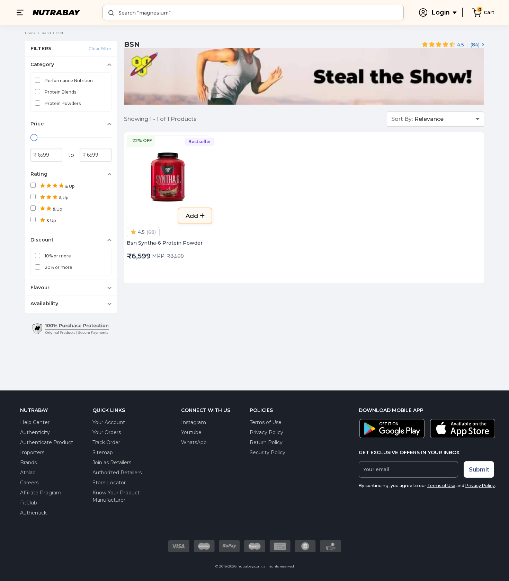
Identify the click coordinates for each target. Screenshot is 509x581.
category (42, 64)
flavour (40, 287)
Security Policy (267, 452)
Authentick (33, 513)
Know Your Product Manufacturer (116, 496)
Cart (489, 12)
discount (42, 240)
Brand (46, 33)
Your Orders (106, 432)
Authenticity (35, 432)
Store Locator (109, 482)
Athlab (28, 472)
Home (30, 33)
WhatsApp (194, 442)
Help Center (35, 422)
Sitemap (102, 452)
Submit (479, 469)
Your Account (108, 422)
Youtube (191, 432)
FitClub (28, 503)
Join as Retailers (111, 462)
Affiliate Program (40, 493)
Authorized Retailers (117, 472)
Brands (28, 462)
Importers (32, 452)
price (37, 124)
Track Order (106, 442)
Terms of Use (266, 422)
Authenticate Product (46, 442)
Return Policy (266, 442)
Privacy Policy (266, 432)
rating (38, 174)
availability (44, 303)
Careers (29, 482)
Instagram (193, 422)
